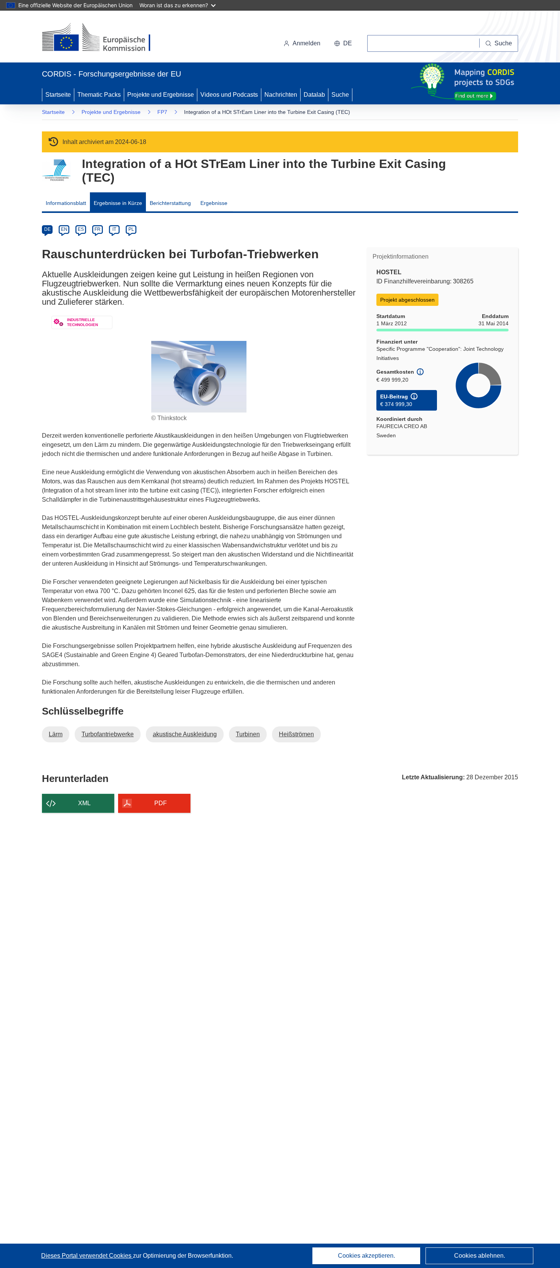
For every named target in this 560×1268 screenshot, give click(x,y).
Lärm (55, 734)
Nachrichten (280, 94)
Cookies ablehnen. (479, 1255)
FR (97, 229)
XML (84, 803)
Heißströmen (296, 734)
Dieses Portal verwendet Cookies (87, 1255)
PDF (160, 803)
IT (114, 229)
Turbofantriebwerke (108, 734)
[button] (343, 43)
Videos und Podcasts (229, 94)
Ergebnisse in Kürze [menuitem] (118, 203)
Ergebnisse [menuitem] (213, 203)
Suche (340, 94)
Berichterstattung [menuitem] (170, 203)
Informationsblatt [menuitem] (66, 203)
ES (81, 229)
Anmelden (306, 43)
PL (131, 229)
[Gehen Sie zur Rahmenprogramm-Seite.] (56, 170)
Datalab (314, 94)
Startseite (58, 94)
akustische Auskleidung (185, 734)
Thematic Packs (99, 94)
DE (47, 229)
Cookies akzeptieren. (366, 1255)
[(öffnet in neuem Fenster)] (103, 38)
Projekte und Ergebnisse (160, 94)
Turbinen (248, 734)
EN (64, 229)
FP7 (162, 112)
